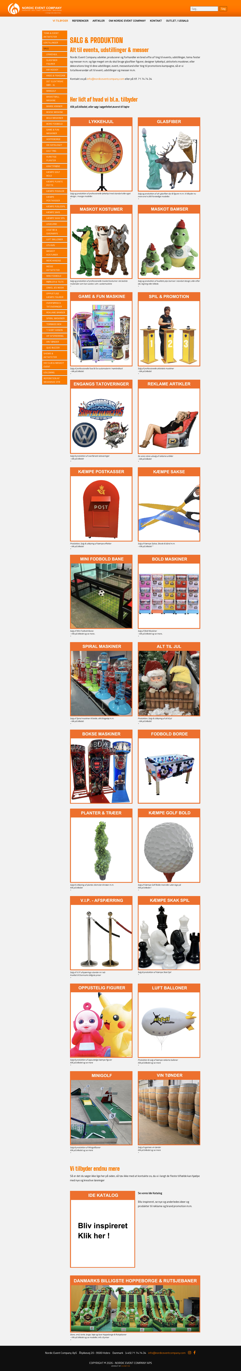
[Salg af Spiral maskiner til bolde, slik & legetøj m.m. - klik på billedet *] (101, 716)
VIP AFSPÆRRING (54, 336)
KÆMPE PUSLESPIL (55, 206)
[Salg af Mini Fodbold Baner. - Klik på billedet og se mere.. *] (101, 628)
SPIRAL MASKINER (55, 318)
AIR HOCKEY (52, 69)
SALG (46, 48)
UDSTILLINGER (51, 42)
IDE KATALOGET (54, 145)
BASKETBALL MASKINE (52, 98)
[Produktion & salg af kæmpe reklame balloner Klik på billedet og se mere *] (169, 1057)
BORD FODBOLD (54, 123)
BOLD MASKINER (54, 118)
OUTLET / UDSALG (177, 20)
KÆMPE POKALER (55, 191)
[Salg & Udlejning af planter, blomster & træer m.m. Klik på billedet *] (101, 882)
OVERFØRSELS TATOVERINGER (54, 304)
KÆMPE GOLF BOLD (53, 173)
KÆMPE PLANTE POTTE (54, 183)
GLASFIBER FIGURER (51, 61)
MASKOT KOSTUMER (52, 252)
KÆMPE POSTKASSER (53, 198)
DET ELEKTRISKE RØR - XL (54, 83)
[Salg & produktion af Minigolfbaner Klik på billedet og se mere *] (101, 1145)
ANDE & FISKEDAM (55, 75)
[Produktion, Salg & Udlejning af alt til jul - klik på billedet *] (169, 716)
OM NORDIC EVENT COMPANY (127, 20)
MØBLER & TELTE (55, 281)
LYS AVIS (50, 245)
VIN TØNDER (52, 341)
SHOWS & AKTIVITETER (50, 355)
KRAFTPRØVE (53, 166)
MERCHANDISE (53, 260)
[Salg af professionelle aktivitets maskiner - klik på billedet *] (169, 366)
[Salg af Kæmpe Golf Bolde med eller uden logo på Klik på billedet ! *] (169, 882)
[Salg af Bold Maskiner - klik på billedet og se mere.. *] (169, 628)
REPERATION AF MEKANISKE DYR (52, 380)
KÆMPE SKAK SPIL (55, 218)
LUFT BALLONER (54, 239)
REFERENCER (80, 20)
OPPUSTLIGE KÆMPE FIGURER (54, 295)
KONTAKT (156, 20)
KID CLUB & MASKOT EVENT (54, 364)
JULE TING (51, 151)
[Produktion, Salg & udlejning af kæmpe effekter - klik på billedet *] (101, 541)
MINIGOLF (51, 91)
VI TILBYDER (60, 20)
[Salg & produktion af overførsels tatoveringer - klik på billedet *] (101, 453)
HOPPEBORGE (53, 139)
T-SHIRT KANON (54, 330)
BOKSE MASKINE (54, 112)
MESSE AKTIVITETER (53, 268)
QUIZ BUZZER (53, 347)
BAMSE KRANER (54, 106)
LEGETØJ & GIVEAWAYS (52, 231)
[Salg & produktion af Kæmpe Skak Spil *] (169, 970)
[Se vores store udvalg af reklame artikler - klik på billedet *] (169, 454)
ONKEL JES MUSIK (55, 287)
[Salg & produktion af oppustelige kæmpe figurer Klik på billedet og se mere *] (101, 1057)
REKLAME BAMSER (55, 312)
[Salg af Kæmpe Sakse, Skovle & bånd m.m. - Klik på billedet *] (169, 541)
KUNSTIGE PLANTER (51, 158)
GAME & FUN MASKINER (52, 131)
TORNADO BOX (53, 324)
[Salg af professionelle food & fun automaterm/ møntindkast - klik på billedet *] (101, 366)
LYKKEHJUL (51, 54)
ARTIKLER (99, 20)
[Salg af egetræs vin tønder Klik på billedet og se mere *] (169, 1145)
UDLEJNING (49, 372)
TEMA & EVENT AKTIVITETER (51, 34)
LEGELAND (51, 224)
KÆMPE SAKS (53, 212)
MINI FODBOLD (53, 276)
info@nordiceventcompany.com (105, 79)
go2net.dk (125, 1366)
